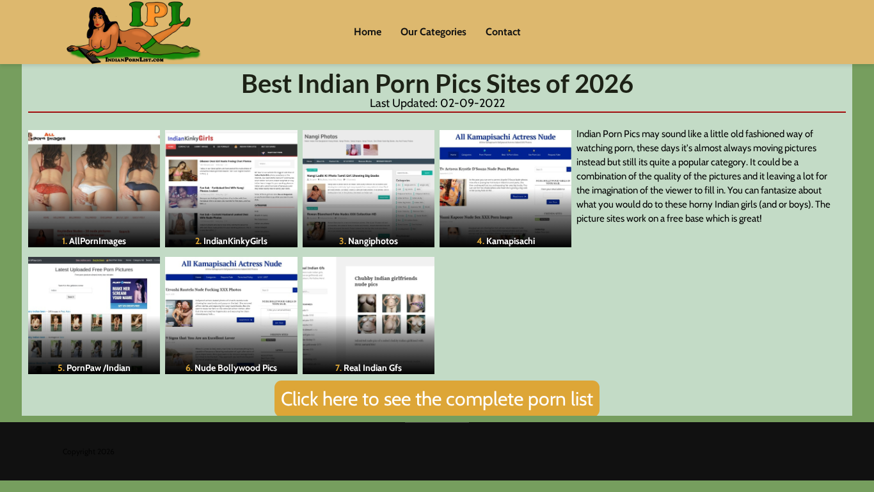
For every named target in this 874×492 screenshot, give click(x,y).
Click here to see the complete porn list (437, 399)
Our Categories (433, 32)
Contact (503, 32)
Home (367, 32)
